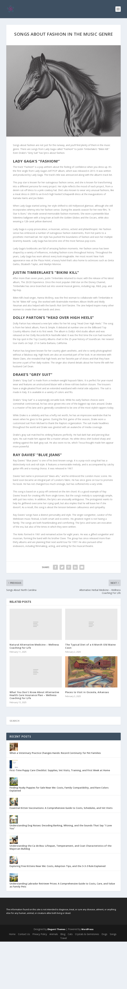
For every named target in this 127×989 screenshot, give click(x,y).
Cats (70, 934)
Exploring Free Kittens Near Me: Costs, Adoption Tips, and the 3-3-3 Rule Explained (58, 866)
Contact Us (24, 934)
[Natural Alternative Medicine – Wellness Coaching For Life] (36, 624)
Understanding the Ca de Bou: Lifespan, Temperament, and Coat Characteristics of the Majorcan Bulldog (60, 847)
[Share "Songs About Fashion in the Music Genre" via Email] (82, 567)
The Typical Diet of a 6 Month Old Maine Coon (90, 646)
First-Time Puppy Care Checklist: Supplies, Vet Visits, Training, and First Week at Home (60, 770)
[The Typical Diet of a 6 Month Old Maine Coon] (91, 624)
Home (12, 934)
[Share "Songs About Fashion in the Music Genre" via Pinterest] (68, 567)
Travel (63, 938)
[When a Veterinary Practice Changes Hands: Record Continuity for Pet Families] (14, 747)
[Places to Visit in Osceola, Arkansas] (91, 671)
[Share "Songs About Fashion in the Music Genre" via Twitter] (62, 567)
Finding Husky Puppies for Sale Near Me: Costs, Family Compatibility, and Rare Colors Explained (59, 789)
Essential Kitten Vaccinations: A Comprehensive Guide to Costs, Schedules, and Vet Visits (61, 807)
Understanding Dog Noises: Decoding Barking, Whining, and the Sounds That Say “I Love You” (61, 827)
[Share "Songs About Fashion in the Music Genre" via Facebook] (55, 567)
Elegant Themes (56, 929)
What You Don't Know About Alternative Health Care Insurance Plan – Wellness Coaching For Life (34, 695)
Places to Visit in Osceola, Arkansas (87, 692)
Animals (53, 934)
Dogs (104, 934)
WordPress (87, 929)
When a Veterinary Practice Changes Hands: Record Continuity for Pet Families (55, 753)
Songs (113, 934)
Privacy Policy (39, 934)
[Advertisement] (63, 965)
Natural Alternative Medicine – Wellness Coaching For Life (34, 646)
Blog (62, 934)
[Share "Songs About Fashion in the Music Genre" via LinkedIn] (75, 567)
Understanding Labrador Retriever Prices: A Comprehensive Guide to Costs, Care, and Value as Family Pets (62, 885)
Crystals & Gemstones (87, 934)
